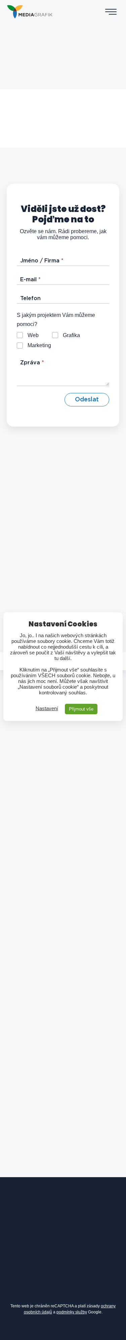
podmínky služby (71, 1312)
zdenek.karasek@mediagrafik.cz (64, 1227)
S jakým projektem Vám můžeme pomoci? (56, 319)
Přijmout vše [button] (81, 709)
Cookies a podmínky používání (75, 1329)
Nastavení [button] (47, 708)
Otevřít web (63, 117)
